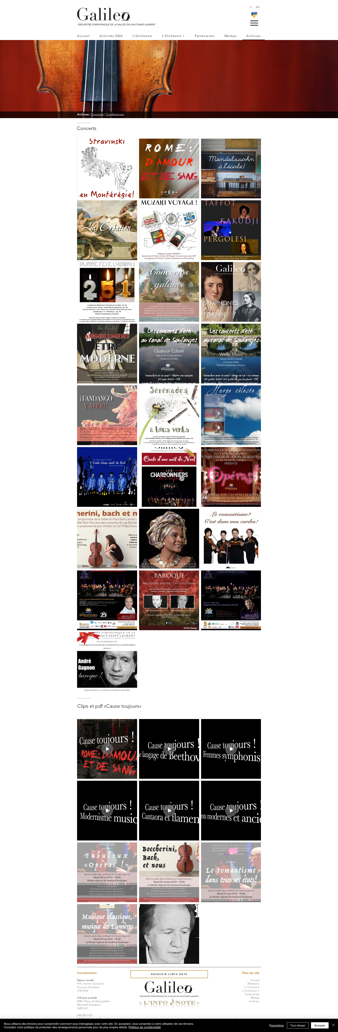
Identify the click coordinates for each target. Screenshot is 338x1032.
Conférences (115, 114)
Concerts (97, 114)
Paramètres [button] (276, 1025)
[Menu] (254, 23)
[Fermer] (333, 1025)
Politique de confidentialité (145, 1027)
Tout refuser (297, 1025)
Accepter (319, 1025)
